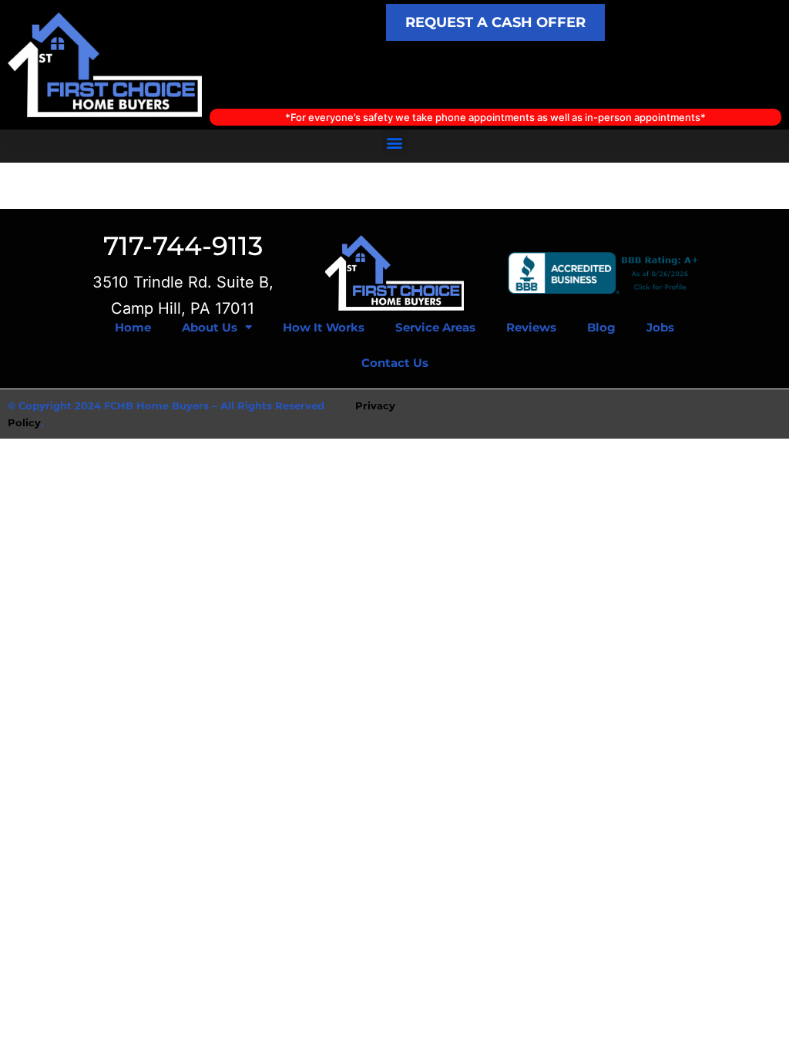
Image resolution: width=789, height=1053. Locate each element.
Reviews (531, 327)
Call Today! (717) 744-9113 (495, 74)
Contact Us (394, 362)
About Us (209, 327)
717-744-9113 (183, 246)
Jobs (660, 327)
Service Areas (435, 327)
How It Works (323, 327)
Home (133, 327)
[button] (395, 142)
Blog (601, 327)
